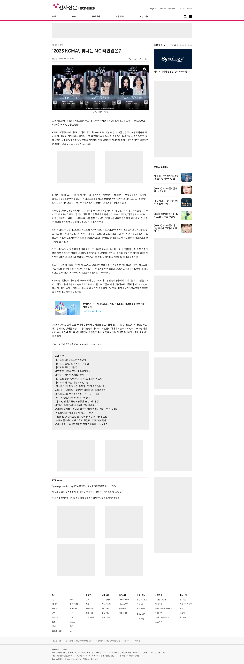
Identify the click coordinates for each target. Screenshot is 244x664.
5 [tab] (183, 45)
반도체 (54, 608)
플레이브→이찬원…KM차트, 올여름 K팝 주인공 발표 (81, 390)
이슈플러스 (106, 599)
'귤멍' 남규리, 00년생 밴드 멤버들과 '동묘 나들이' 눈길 (81, 416)
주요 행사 (159, 45)
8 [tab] (191, 45)
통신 (54, 622)
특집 (71, 626)
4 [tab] (180, 45)
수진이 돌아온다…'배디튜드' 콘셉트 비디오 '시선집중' (81, 420)
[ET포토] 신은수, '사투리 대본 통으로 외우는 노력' (79, 379)
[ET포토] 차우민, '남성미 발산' (70, 375)
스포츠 (72, 622)
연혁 (181, 608)
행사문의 (158, 604)
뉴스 (54, 595)
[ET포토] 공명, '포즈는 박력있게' (71, 360)
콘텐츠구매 (141, 608)
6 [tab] (185, 45)
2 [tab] (175, 45)
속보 (54, 599)
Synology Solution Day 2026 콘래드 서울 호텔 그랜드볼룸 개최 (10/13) (84, 486)
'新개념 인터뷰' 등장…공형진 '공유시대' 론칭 (77, 401)
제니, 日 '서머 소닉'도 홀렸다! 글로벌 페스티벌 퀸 (166, 177)
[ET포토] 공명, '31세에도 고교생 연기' (74, 363)
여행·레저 (144, 16)
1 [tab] (172, 45)
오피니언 (73, 608)
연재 (71, 631)
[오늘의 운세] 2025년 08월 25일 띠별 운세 (76, 405)
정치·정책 (74, 604)
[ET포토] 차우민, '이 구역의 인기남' (72, 382)
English (153, 8)
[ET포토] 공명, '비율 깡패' (68, 367)
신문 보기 (140, 604)
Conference (124, 599)
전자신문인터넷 (186, 604)
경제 (54, 626)
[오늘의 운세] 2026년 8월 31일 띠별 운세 (166, 203)
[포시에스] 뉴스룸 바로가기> (94, 311)
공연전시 (96, 16)
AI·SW (54, 604)
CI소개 (182, 613)
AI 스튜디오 (106, 604)
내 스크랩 (140, 618)
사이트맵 (136, 640)
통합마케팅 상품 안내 (163, 608)
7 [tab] (188, 45)
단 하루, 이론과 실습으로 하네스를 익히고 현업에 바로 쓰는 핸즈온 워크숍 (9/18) (87, 492)
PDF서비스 (123, 613)
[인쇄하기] (146, 58)
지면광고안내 (160, 599)
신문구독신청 (142, 599)
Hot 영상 (105, 608)
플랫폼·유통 (57, 631)
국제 (71, 613)
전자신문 (183, 599)
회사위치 (183, 617)
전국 (71, 617)
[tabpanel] (173, 61)
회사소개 (65, 649)
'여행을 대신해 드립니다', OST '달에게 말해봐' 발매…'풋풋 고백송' (87, 409)
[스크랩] (135, 59)
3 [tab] (177, 45)
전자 (54, 613)
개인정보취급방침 (162, 617)
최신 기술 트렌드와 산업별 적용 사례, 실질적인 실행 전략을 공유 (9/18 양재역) (86, 498)
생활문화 (120, 16)
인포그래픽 (106, 617)
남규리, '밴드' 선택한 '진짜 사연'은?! (73, 397)
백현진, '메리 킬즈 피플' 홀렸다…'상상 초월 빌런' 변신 (81, 386)
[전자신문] (74, 6)
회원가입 (188, 8)
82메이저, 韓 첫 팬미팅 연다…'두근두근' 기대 (77, 394)
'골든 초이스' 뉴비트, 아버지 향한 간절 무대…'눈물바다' (82, 424)
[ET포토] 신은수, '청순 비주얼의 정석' (73, 371)
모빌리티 (55, 617)
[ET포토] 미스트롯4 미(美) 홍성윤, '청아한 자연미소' (165, 228)
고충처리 (158, 622)
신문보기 (163, 8)
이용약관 (158, 613)
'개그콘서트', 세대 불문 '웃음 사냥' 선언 (74, 413)
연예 (54, 16)
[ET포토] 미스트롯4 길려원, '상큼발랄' (165, 190)
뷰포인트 (105, 613)
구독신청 (171, 8)
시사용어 (122, 608)
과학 (71, 599)
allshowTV (123, 604)
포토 (74, 16)
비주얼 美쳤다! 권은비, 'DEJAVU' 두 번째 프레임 (166, 216)
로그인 (181, 8)
